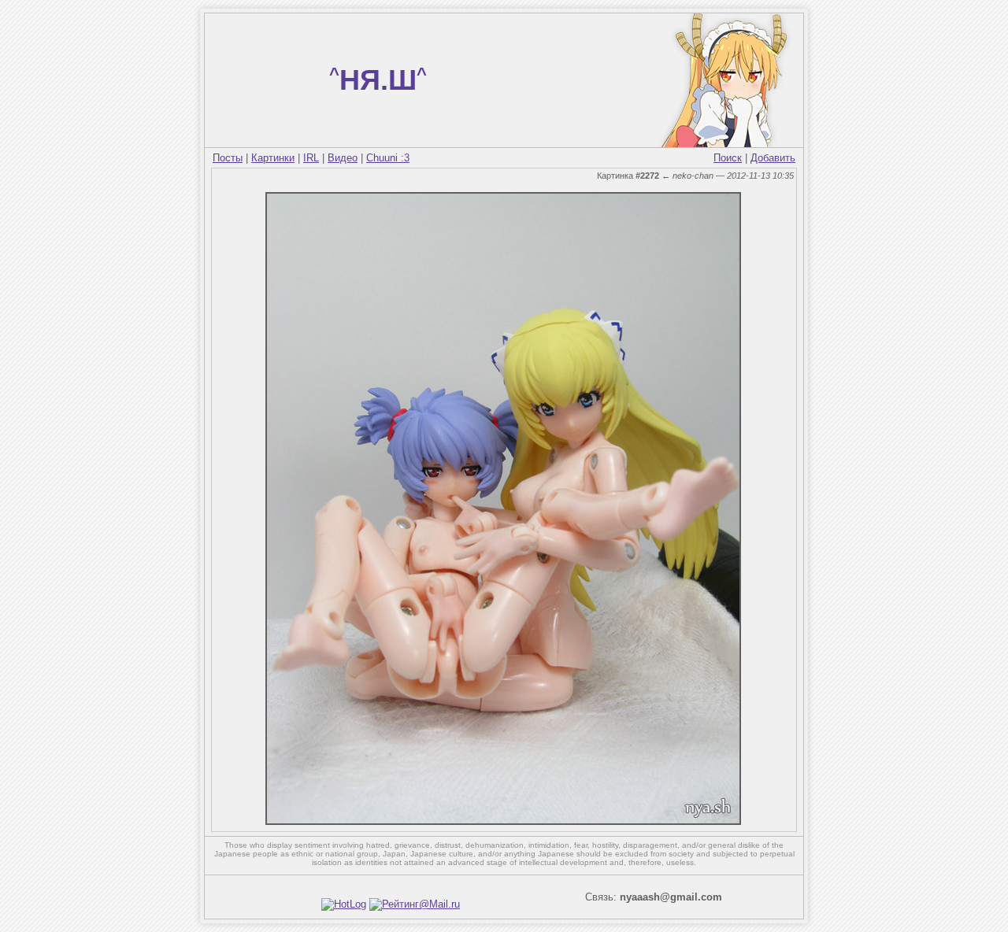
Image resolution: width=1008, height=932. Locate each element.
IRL (311, 158)
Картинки (273, 158)
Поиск (727, 158)
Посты (228, 158)
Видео (343, 158)
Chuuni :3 (388, 158)
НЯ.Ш (378, 80)
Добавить (772, 158)
